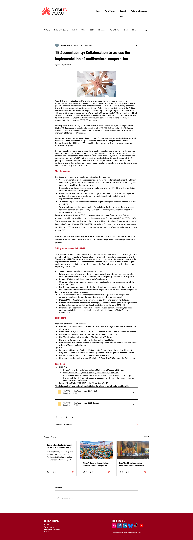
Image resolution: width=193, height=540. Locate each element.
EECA (92, 30)
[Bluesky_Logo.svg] (130, 525)
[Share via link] (73, 417)
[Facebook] (119, 525)
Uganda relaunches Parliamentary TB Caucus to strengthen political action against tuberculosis (59, 446)
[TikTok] (136, 525)
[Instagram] (114, 525)
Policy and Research (52, 529)
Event (126, 30)
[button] (146, 30)
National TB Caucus (61, 30)
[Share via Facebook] (56, 417)
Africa (83, 30)
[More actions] (136, 45)
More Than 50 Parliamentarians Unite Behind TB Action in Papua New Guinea (132, 464)
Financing (101, 30)
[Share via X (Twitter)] (62, 417)
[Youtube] (141, 525)
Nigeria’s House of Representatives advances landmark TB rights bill (95, 464)
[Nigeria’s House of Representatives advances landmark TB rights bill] (96, 450)
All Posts (47, 30)
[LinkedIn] (125, 525)
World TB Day (114, 30)
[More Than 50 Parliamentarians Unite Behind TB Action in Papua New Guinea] (133, 450)
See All (146, 437)
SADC (74, 30)
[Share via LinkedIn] (67, 417)
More (134, 30)
